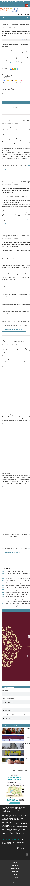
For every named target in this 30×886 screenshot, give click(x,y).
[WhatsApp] (15, 69)
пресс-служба (14, 62)
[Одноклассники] (13, 69)
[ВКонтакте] (11, 69)
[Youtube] (23, 15)
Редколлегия (15, 868)
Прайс (15, 874)
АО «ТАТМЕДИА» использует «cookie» (11, 839)
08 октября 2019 (7, 27)
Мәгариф (16, 27)
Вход (28, 8)
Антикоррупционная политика (9, 837)
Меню (4, 17)
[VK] (19, 15)
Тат (23, 5)
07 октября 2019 (7, 238)
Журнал (15, 862)
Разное (15, 883)
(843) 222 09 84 (24, 851)
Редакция (15, 865)
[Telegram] (28, 15)
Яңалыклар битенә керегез (12, 169)
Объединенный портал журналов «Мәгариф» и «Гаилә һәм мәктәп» (14, 2)
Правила (15, 871)
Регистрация (23, 8)
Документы (15, 880)
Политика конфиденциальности (10, 845)
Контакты (15, 877)
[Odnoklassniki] (26, 15)
